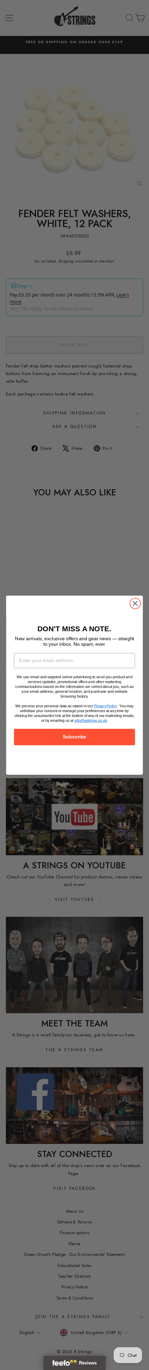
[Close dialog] (135, 603)
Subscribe (74, 736)
